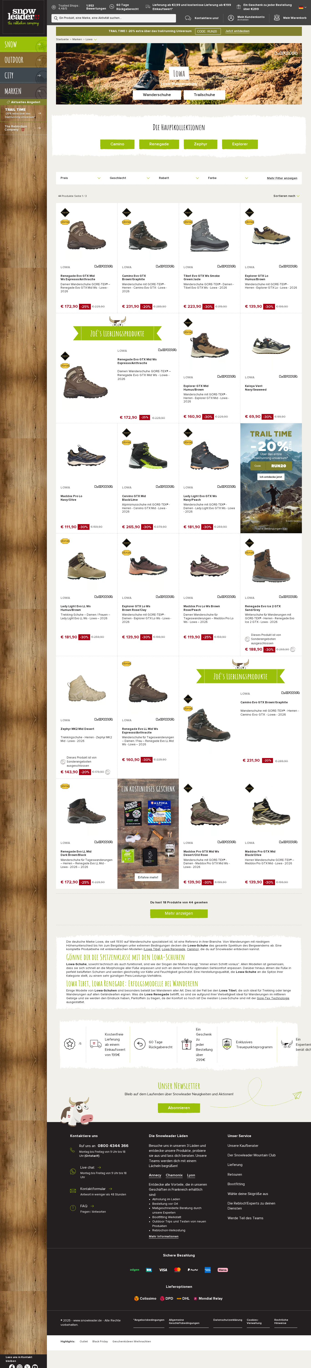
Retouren (235, 1174)
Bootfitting (236, 1184)
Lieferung (235, 1165)
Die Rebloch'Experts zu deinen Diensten (251, 1206)
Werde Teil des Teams (245, 1218)
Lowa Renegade (173, 949)
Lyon (191, 1175)
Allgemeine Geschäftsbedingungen (184, 1322)
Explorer (240, 144)
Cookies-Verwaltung (254, 1322)
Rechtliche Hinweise (281, 1322)
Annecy (155, 1175)
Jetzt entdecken (237, 31)
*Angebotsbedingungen (148, 1320)
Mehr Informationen (163, 1236)
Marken (77, 39)
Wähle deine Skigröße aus (248, 1194)
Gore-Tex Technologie (273, 998)
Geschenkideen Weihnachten (131, 1341)
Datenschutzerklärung (227, 1320)
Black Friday (100, 1341)
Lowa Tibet (152, 949)
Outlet (84, 1341)
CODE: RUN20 (207, 31)
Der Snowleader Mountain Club (252, 1155)
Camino (117, 144)
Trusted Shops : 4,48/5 (69, 7)
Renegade (159, 144)
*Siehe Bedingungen (271, 529)
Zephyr (200, 144)
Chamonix (174, 1175)
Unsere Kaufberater (243, 1145)
